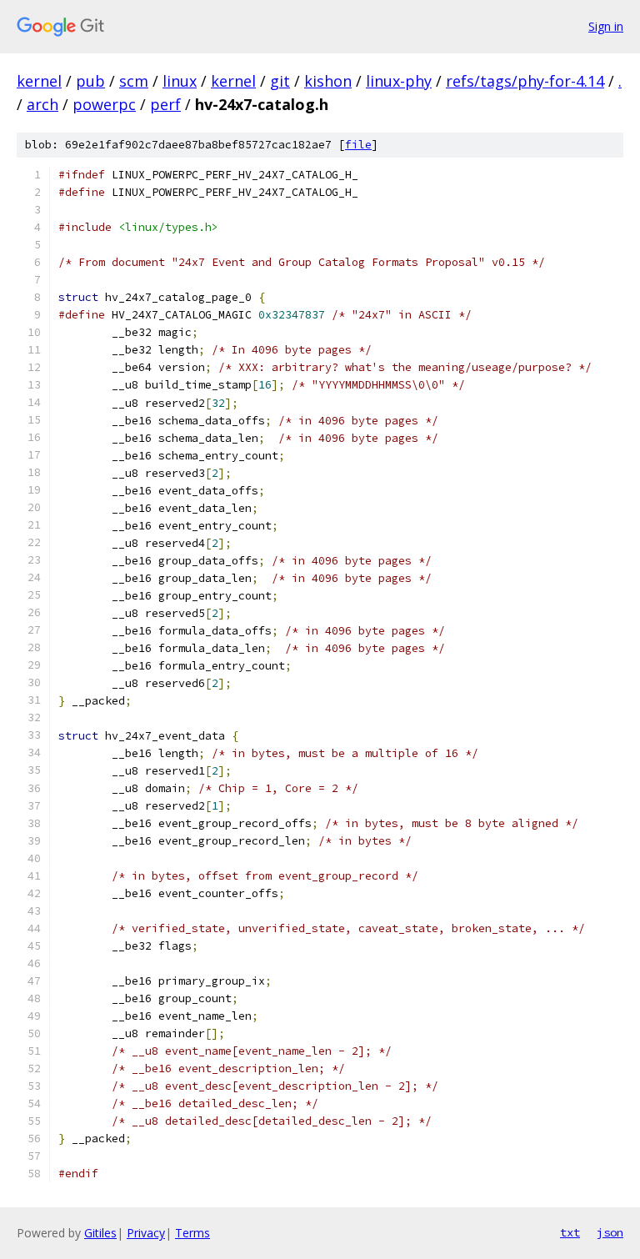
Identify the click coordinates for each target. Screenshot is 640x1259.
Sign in (605, 26)
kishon (328, 81)
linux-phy (399, 81)
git (280, 81)
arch (42, 104)
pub (90, 81)
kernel (39, 81)
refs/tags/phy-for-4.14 (525, 81)
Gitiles (100, 1233)
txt (570, 1232)
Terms (192, 1233)
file (358, 145)
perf (165, 104)
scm (133, 81)
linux (179, 81)
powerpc (104, 104)
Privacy (146, 1233)
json (610, 1232)
